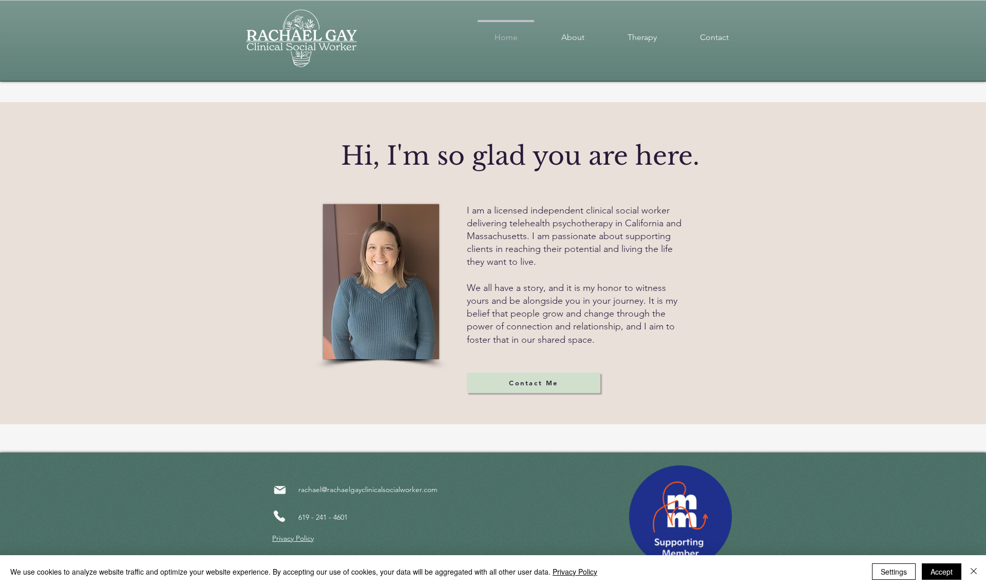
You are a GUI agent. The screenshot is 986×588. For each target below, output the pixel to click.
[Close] (974, 571)
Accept (942, 571)
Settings (894, 571)
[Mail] (280, 490)
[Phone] (279, 516)
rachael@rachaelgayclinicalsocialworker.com (368, 489)
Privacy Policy (575, 571)
